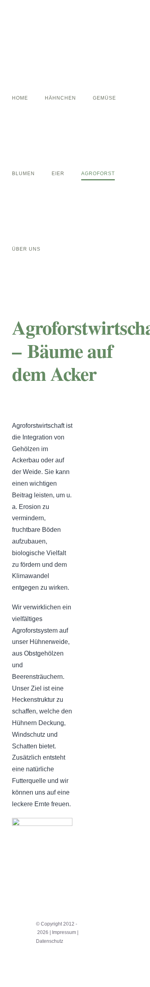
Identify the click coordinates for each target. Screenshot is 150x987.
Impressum (64, 932)
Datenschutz (49, 941)
